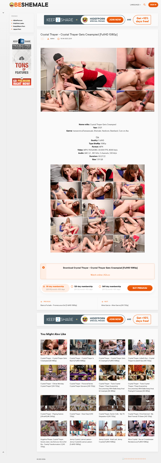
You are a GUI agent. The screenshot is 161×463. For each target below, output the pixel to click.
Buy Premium (140, 288)
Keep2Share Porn (19, 26)
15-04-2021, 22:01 (66, 38)
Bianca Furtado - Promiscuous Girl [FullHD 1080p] (59, 305)
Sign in (153, 5)
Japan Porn (17, 29)
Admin (52, 38)
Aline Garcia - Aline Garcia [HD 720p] (114, 305)
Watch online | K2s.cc (100, 275)
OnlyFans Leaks (18, 23)
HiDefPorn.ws (17, 20)
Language (134, 5)
